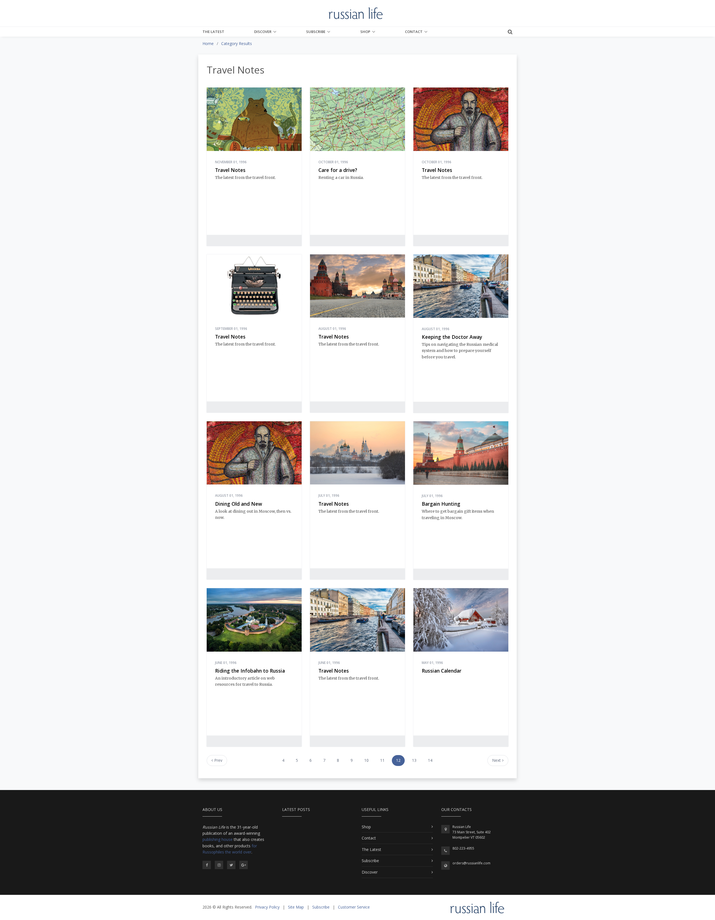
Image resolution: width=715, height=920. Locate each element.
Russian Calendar (441, 670)
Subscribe (315, 31)
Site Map (296, 907)
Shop (365, 31)
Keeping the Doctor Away (452, 337)
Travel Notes (230, 170)
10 (366, 760)
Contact (414, 31)
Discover (262, 31)
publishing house (217, 839)
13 (414, 760)
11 (382, 760)
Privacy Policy (267, 907)
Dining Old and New (238, 503)
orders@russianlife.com (471, 863)
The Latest (213, 31)
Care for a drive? (337, 170)
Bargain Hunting (441, 503)
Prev (218, 760)
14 (430, 760)
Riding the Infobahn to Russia (250, 670)
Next (496, 760)
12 (398, 760)
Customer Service (354, 907)
